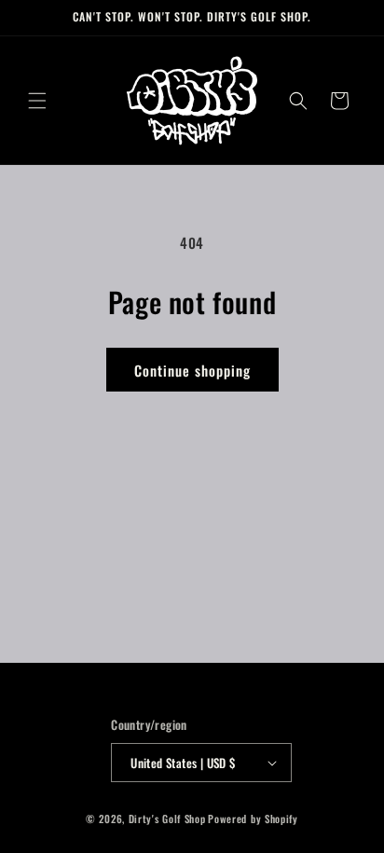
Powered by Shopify (253, 818)
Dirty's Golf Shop (167, 818)
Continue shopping (192, 370)
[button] (37, 100)
